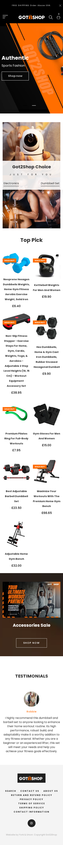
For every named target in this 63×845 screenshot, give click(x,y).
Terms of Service (31, 803)
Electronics (11, 183)
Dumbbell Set (50, 183)
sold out (9, 260)
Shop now (15, 76)
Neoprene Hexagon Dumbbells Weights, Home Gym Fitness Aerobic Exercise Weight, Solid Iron (16, 289)
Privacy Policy (31, 799)
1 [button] (25, 105)
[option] (31, 68)
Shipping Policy (31, 807)
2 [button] (34, 105)
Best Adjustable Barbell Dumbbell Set (16, 496)
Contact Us (29, 790)
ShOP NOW (31, 643)
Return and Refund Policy (31, 795)
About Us (50, 790)
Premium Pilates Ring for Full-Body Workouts (16, 438)
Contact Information (31, 811)
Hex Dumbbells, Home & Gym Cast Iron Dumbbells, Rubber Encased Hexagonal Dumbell (47, 357)
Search (10, 790)
